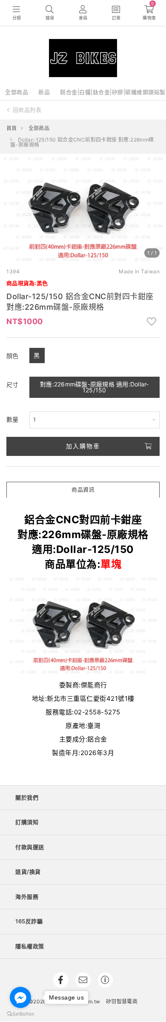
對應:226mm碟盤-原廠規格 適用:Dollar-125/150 (94, 387)
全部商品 (16, 92)
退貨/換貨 (28, 871)
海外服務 (26, 896)
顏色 (12, 355)
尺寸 (12, 384)
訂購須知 (26, 822)
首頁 (11, 128)
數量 (12, 419)
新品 (44, 92)
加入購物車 (83, 446)
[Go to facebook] (20, 997)
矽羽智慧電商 (121, 1001)
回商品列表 (27, 109)
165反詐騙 (29, 921)
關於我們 (26, 797)
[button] (10, 209)
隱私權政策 (29, 946)
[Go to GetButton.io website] (20, 1013)
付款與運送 (29, 847)
